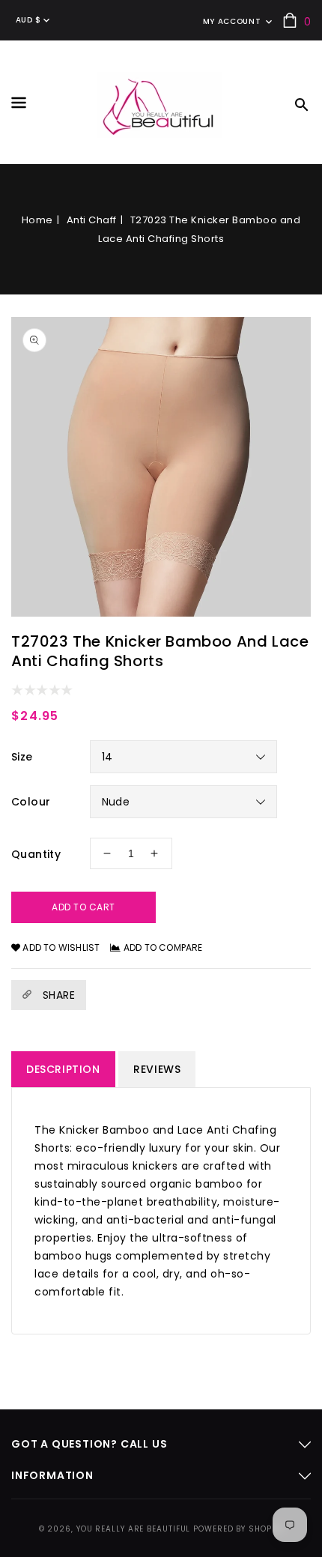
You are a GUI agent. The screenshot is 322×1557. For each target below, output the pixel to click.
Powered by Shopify (238, 1529)
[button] (18, 105)
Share (57, 995)
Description (63, 1069)
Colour (30, 801)
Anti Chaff (92, 220)
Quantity (36, 854)
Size (22, 756)
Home (37, 220)
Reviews (156, 1069)
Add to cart (83, 907)
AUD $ (28, 19)
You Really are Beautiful (133, 1529)
